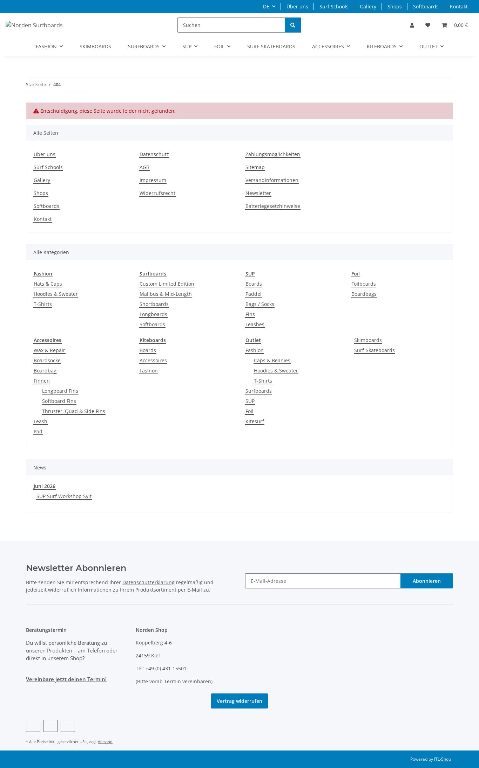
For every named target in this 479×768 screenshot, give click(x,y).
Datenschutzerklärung (148, 582)
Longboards (153, 314)
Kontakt (459, 6)
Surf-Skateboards (374, 350)
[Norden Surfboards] (34, 25)
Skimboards (368, 340)
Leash (40, 421)
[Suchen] (293, 25)
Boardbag (45, 370)
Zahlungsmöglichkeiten (272, 154)
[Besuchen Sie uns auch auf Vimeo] (50, 726)
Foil (249, 411)
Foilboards (363, 283)
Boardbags (364, 294)
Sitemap (255, 167)
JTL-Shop (442, 759)
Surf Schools (334, 6)
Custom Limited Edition (167, 283)
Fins (250, 314)
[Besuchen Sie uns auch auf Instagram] (68, 726)
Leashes (254, 324)
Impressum (153, 180)
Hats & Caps (48, 283)
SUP (250, 401)
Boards (253, 283)
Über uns (297, 6)
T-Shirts (43, 304)
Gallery (368, 6)
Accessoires (153, 360)
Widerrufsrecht (157, 193)
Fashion (149, 370)
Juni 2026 (44, 486)
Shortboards (154, 304)
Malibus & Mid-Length (166, 294)
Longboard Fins (60, 391)
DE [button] (266, 6)
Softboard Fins (59, 401)
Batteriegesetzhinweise (272, 206)
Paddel (253, 294)
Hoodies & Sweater (56, 294)
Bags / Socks (259, 304)
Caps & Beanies (272, 360)
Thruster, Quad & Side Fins (73, 411)
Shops (394, 6)
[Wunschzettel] (428, 25)
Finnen (42, 380)
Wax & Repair (49, 350)
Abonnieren (427, 581)
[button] (412, 25)
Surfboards (258, 391)
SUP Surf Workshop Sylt (64, 496)
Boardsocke (47, 360)
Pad (38, 431)
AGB (144, 167)
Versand (105, 741)
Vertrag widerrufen (239, 701)
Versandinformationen (271, 180)
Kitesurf (254, 421)
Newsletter (258, 193)
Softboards (426, 6)
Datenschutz (154, 154)
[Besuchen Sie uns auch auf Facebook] (33, 726)
